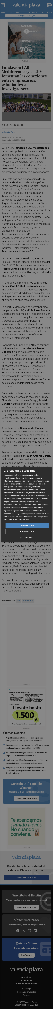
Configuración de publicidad (24, 514)
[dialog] (26, 504)
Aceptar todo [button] (27, 525)
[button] (26, 537)
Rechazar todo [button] (27, 532)
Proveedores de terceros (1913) (16, 496)
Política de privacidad (21, 520)
